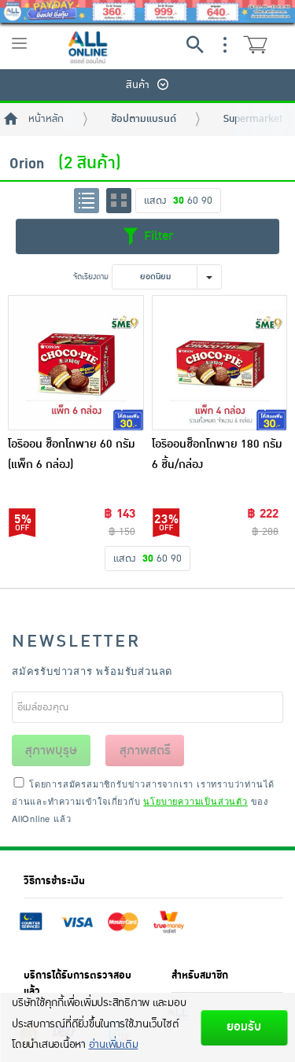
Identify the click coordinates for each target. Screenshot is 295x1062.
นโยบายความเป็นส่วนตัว (195, 801)
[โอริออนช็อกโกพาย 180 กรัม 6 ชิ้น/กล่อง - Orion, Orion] (220, 363)
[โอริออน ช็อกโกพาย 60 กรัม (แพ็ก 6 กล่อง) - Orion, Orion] (76, 363)
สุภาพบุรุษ (51, 750)
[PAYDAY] (147, 11)
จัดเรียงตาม (91, 276)
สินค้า (137, 85)
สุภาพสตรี (145, 750)
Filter (156, 235)
